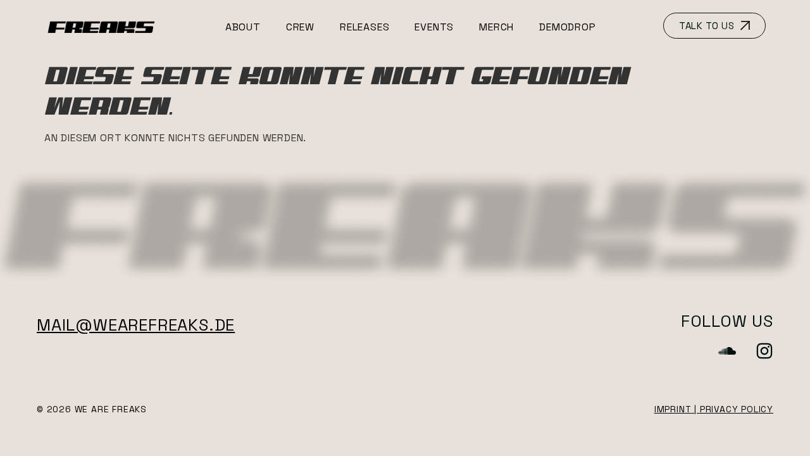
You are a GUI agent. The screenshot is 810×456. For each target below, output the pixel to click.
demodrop (567, 27)
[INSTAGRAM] (764, 351)
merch (496, 27)
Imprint (673, 409)
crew (300, 27)
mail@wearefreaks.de (136, 325)
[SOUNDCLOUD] (727, 351)
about (243, 27)
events (434, 27)
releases (364, 27)
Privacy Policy (736, 409)
